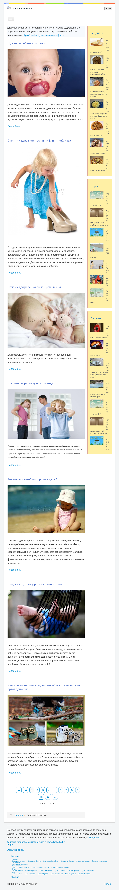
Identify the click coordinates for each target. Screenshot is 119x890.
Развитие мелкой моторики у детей (32, 479)
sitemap (15, 877)
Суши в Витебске (45, 870)
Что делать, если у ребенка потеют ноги (36, 584)
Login (10, 844)
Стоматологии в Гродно (60, 867)
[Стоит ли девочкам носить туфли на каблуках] (46, 190)
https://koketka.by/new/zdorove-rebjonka (43, 35)
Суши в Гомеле (59, 870)
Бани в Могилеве (84, 873)
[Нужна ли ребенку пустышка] (46, 73)
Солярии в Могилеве (99, 861)
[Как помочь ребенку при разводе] (46, 413)
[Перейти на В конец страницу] (55, 797)
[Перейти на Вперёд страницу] (48, 797)
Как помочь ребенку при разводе (30, 383)
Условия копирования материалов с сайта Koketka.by (36, 842)
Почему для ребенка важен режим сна (34, 287)
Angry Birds (107, 282)
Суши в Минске (17, 870)
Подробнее (95, 837)
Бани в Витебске (57, 873)
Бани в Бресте (43, 873)
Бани (13, 872)
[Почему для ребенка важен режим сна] (46, 320)
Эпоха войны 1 (107, 235)
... (55, 790)
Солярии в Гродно (83, 861)
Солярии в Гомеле (67, 861)
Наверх (108, 884)
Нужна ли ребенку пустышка (27, 43)
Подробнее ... (15, 126)
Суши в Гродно (73, 870)
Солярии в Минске (18, 861)
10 (41, 797)
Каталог (15, 856)
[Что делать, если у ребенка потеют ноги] (46, 614)
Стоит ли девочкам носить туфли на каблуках (39, 140)
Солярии (15, 859)
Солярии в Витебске (50, 861)
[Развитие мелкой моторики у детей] (46, 509)
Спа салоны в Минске (20, 864)
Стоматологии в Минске (20, 867)
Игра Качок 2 (107, 268)
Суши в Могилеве (87, 870)
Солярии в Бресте (34, 861)
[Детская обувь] (46, 720)
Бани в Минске (30, 873)
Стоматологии (17, 866)
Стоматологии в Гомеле (40, 867)
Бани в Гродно (70, 873)
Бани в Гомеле (17, 873)
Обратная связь (15, 849)
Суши (14, 869)
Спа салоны (16, 862)
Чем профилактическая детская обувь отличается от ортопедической (44, 687)
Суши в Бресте (31, 870)
